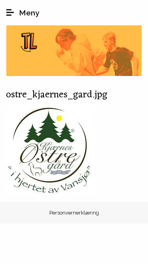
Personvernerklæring (74, 213)
